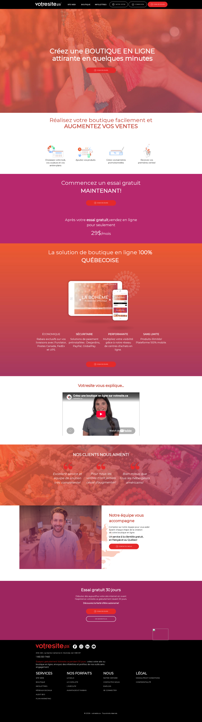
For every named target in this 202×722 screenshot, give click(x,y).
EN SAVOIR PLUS (101, 619)
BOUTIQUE (85, 4)
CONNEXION (139, 4)
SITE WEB (72, 4)
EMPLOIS (107, 686)
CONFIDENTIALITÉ (143, 682)
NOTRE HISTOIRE (110, 678)
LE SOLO (70, 678)
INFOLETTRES (100, 4)
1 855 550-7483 (43, 657)
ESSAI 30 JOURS (159, 4)
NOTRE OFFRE (120, 4)
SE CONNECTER (110, 690)
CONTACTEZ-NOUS (125, 546)
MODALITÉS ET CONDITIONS (148, 678)
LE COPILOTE (72, 682)
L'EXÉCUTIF (71, 686)
